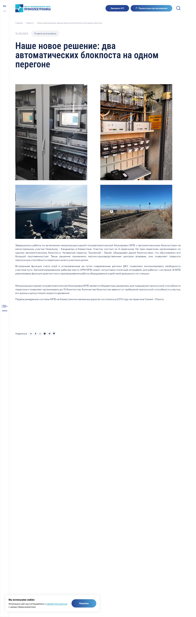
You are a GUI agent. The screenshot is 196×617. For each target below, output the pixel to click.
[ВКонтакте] (31, 334)
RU (4, 6)
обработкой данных (56, 603)
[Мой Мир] (40, 334)
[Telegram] (49, 334)
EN (4, 11)
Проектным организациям (153, 8)
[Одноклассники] (36, 334)
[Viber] (54, 334)
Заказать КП (117, 8)
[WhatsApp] (45, 334)
